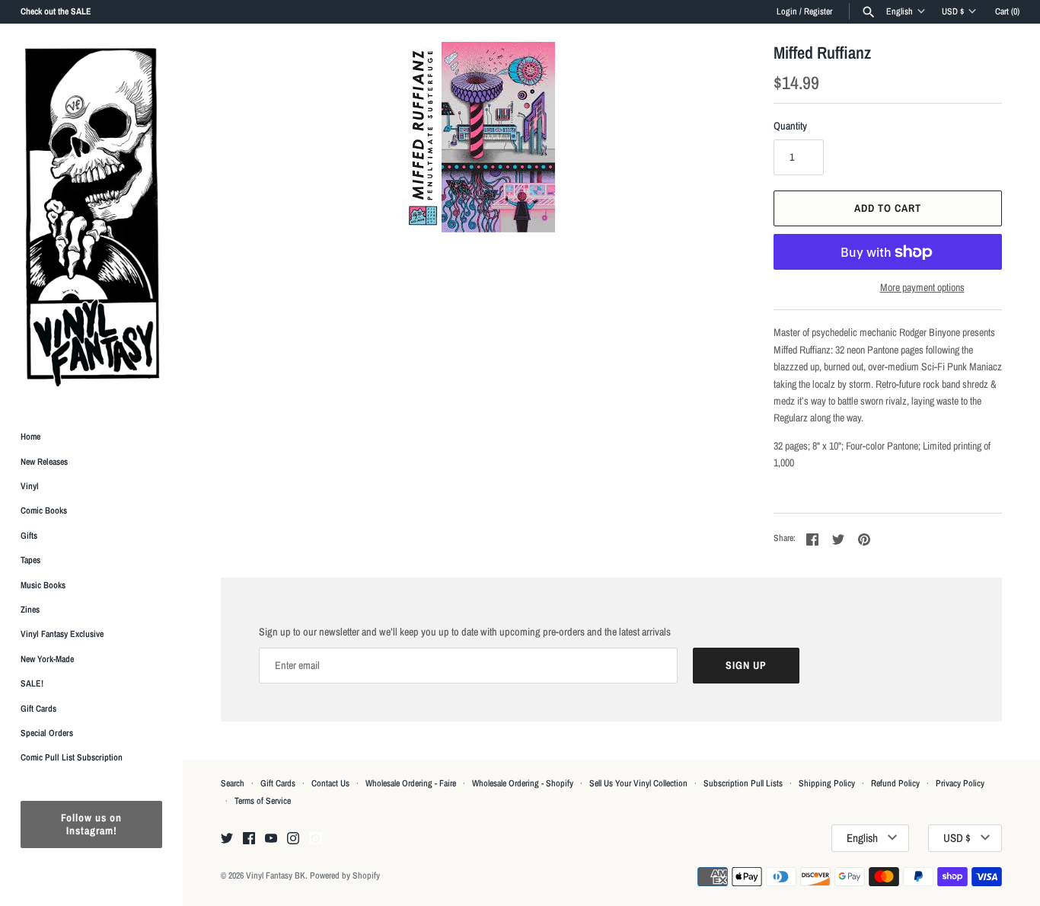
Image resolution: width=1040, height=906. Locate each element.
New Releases (44, 462)
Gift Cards (38, 709)
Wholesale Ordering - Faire (410, 783)
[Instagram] (293, 839)
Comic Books (44, 510)
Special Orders (47, 733)
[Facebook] (249, 839)
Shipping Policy (827, 783)
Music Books (43, 585)
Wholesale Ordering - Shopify (522, 783)
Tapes (30, 560)
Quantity (790, 126)
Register (818, 11)
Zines (30, 609)
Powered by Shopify (345, 875)
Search (232, 783)
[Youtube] (271, 839)
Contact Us (330, 783)
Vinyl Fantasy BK (275, 875)
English (899, 11)
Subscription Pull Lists (743, 783)
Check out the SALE (56, 11)
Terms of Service (262, 801)
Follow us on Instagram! (91, 824)
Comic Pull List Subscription (72, 757)
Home (30, 437)
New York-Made (47, 659)
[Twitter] (227, 839)
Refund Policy (895, 783)
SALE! (32, 683)
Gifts (29, 536)
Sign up (746, 665)
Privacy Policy (960, 783)
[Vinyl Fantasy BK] (91, 216)
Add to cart (887, 208)
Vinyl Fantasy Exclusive (62, 634)
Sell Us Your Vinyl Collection (638, 783)
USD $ (953, 11)
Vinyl (30, 486)
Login (787, 11)
